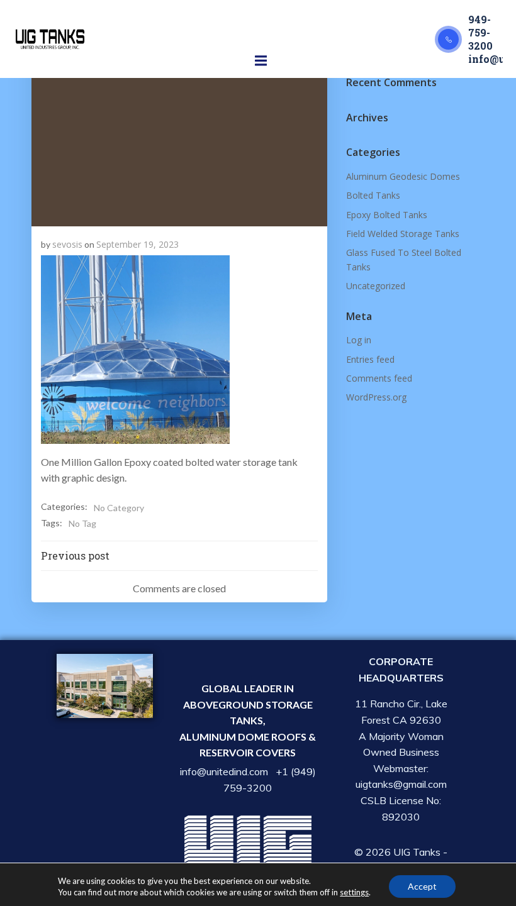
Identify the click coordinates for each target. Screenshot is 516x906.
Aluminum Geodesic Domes (403, 176)
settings (354, 892)
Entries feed (370, 359)
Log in (358, 340)
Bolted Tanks (373, 195)
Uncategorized (375, 286)
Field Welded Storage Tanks (402, 234)
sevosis (67, 244)
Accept (422, 886)
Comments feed (379, 378)
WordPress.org (376, 397)
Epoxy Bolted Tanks (386, 215)
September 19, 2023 (137, 244)
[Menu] (261, 61)
